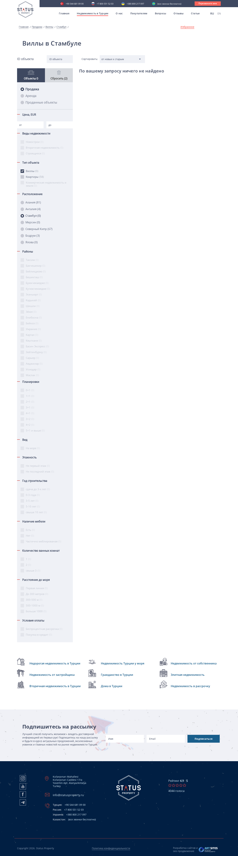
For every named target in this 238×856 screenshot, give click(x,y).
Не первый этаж (38, 465)
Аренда (30, 95)
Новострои (34, 141)
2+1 (30, 401)
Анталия (33, 209)
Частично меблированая (43, 541)
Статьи (195, 13)
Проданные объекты (41, 102)
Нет (30, 535)
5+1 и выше (35, 430)
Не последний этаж (40, 471)
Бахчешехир (35, 265)
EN (219, 13)
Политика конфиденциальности (111, 848)
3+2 (30, 418)
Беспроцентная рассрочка (44, 628)
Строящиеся (35, 153)
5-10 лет (33, 506)
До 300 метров (37, 593)
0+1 (30, 390)
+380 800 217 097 (135, 4)
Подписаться (203, 738)
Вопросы (160, 13)
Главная (64, 13)
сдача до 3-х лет (38, 489)
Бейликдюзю (36, 271)
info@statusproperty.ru (68, 795)
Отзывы (178, 13)
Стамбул (61, 26)
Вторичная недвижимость (44, 147)
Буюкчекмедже (37, 282)
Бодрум (32, 235)
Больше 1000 (36, 611)
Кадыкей (33, 300)
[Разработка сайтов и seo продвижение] (208, 849)
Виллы (49, 26)
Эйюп (31, 311)
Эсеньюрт (34, 294)
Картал (32, 334)
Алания (33, 202)
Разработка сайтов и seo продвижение (185, 849)
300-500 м (34, 599)
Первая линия (37, 588)
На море (33, 448)
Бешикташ (34, 277)
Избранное (187, 26)
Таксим (32, 259)
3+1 (30, 407)
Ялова (31, 242)
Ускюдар (33, 369)
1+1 (30, 395)
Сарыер (32, 357)
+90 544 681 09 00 (75, 4)
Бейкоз (32, 323)
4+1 (30, 413)
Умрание (33, 329)
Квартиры (35, 176)
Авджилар (34, 363)
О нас (119, 13)
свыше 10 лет (36, 512)
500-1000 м (35, 605)
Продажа (37, 26)
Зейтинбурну (36, 352)
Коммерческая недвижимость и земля (46, 184)
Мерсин (32, 222)
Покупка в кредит (39, 634)
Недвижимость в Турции (92, 13)
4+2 (30, 424)
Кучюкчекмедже (38, 288)
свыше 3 (33, 570)
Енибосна (34, 317)
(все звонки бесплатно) (169, 4)
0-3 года (33, 494)
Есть (30, 529)
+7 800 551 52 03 (105, 4)
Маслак (32, 375)
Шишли (32, 306)
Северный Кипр (38, 229)
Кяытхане (34, 340)
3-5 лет (32, 500)
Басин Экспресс (37, 346)
